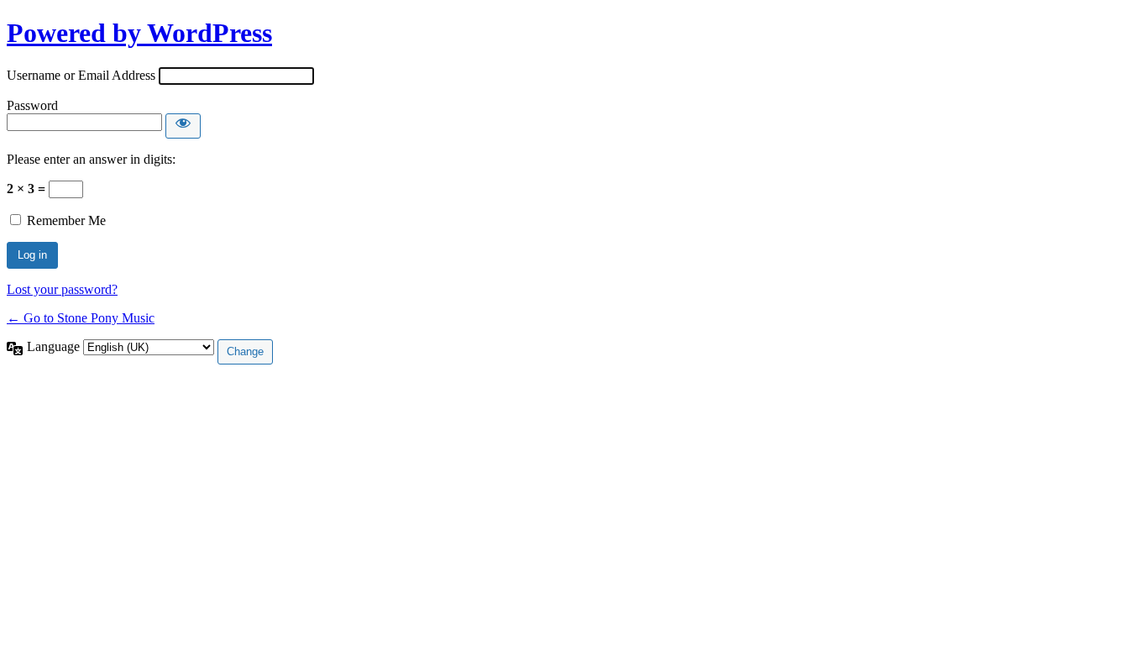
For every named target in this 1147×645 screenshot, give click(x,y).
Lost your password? (62, 289)
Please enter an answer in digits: (91, 159)
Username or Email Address (81, 75)
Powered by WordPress (139, 33)
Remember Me (66, 220)
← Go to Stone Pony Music (81, 318)
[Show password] (183, 126)
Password (32, 105)
